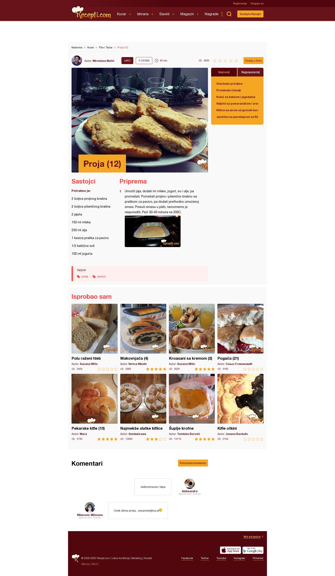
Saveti (164, 14)
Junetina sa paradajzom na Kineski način (237, 116)
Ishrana (142, 14)
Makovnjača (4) (143, 337)
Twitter (205, 558)
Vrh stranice (252, 536)
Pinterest (258, 558)
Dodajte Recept (250, 14)
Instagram (239, 558)
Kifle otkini (240, 407)
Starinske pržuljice (229, 83)
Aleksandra (190, 491)
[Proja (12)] (162, 231)
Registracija (240, 3)
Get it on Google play (253, 550)
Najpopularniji (250, 72)
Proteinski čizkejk (228, 90)
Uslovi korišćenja (120, 558)
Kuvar (121, 14)
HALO (94, 564)
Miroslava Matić (103, 60)
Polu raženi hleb (95, 337)
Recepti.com (92, 12)
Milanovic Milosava (90, 514)
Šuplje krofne (192, 407)
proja (85, 276)
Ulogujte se (256, 3)
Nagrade (211, 14)
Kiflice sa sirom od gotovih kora (237, 110)
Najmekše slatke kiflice (143, 407)
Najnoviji (224, 72)
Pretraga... (228, 14)
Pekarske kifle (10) (95, 407)
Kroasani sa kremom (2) (192, 337)
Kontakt (148, 558)
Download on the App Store (230, 550)
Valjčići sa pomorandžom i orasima (237, 103)
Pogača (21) (240, 337)
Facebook (187, 558)
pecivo (101, 276)
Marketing (136, 558)
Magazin (187, 14)
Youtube (221, 558)
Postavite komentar (193, 463)
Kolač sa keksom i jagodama (235, 96)
